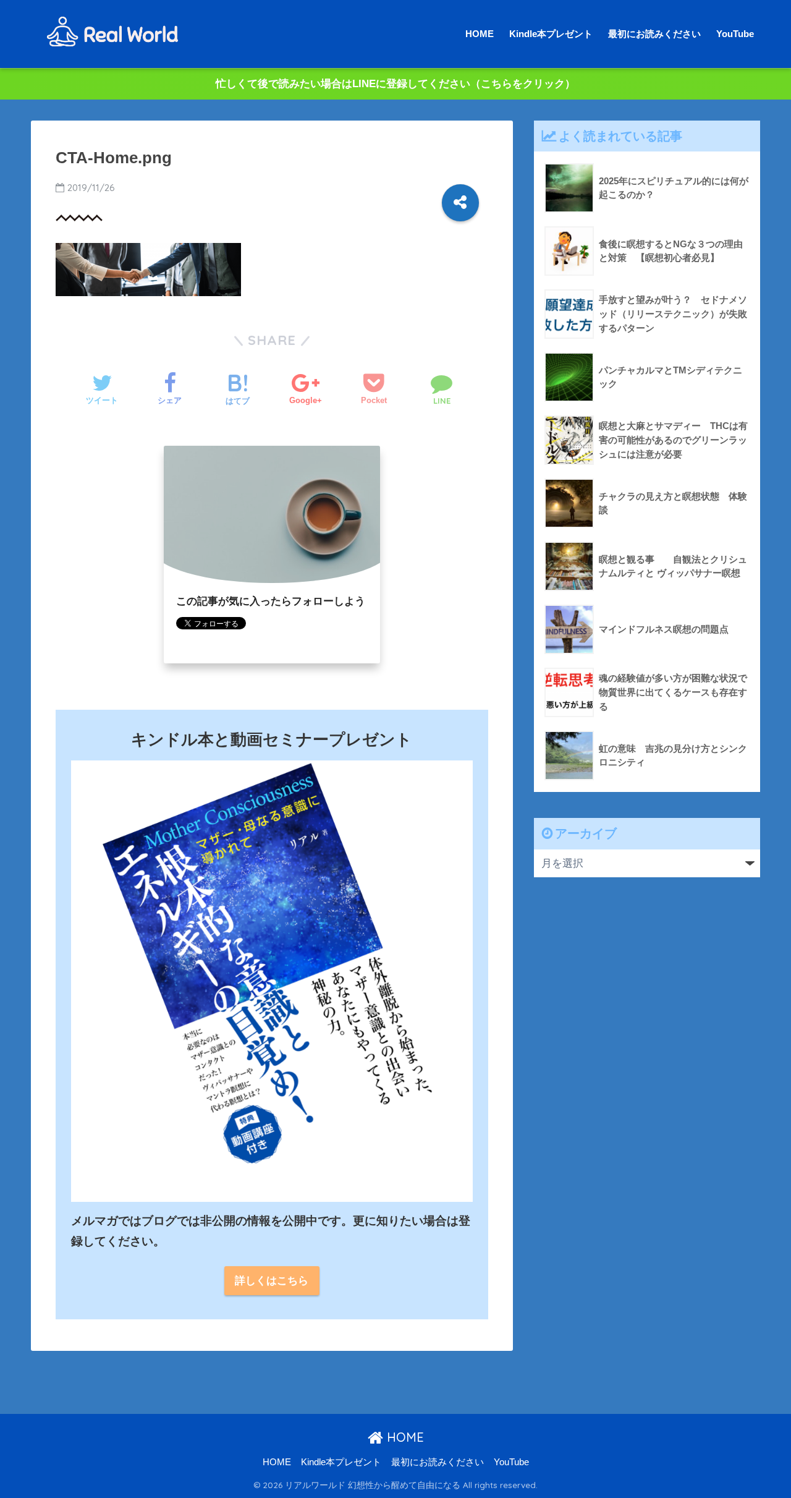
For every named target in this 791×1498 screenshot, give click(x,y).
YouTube (735, 33)
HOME (479, 33)
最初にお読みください (654, 33)
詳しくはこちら (271, 1281)
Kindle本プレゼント (551, 33)
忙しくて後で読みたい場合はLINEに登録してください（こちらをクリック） (395, 84)
